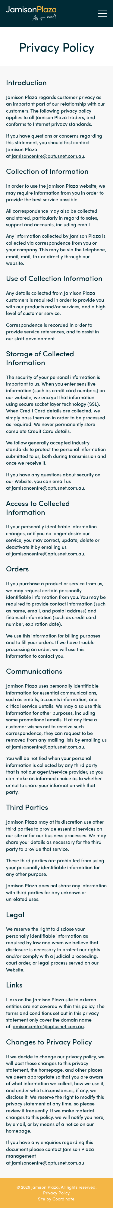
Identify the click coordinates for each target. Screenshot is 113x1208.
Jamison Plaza (31, 13)
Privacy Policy (56, 1193)
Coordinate (63, 1199)
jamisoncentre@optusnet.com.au (48, 155)
